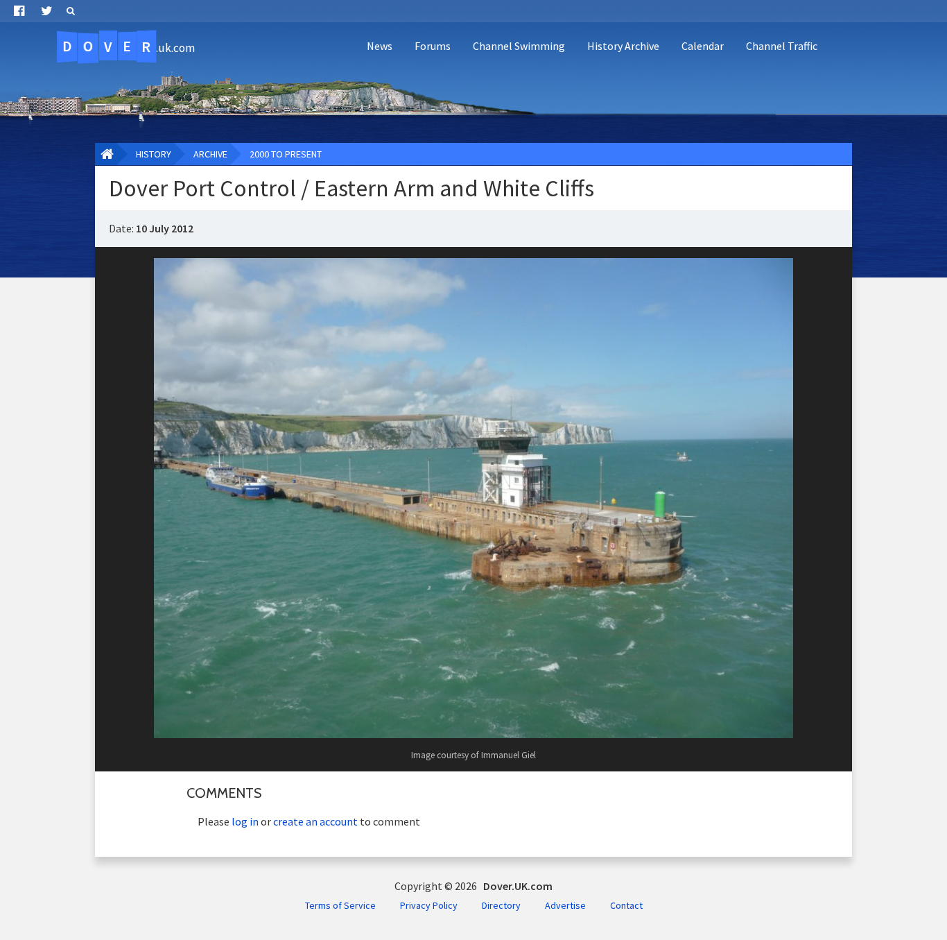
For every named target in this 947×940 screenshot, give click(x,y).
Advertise (565, 905)
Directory (501, 905)
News (379, 46)
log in (245, 821)
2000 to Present (286, 154)
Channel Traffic (781, 46)
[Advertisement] (687, 101)
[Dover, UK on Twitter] (47, 11)
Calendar (702, 46)
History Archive (623, 46)
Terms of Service (340, 905)
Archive (210, 154)
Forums (433, 46)
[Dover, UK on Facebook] (19, 11)
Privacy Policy (429, 905)
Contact (626, 905)
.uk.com (128, 46)
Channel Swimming (519, 46)
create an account (315, 821)
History (153, 154)
